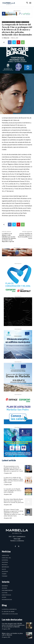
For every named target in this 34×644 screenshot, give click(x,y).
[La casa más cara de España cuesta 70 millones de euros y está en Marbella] (28, 491)
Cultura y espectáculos (8, 22)
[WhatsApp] (23, 42)
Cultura (18, 22)
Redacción (6, 38)
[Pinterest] (18, 42)
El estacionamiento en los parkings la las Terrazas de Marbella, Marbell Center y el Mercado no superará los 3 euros (13, 468)
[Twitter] (14, 42)
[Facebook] (10, 42)
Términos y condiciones (17, 540)
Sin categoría (25, 22)
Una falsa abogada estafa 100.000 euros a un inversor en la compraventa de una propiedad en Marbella (13, 625)
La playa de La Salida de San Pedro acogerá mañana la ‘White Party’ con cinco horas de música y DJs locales (13, 480)
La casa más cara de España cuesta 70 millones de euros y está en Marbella (12, 490)
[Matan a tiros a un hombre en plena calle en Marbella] (29, 635)
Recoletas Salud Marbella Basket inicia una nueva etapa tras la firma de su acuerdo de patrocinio (14, 500)
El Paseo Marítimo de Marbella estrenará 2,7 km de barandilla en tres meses (25, 236)
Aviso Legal (17, 538)
